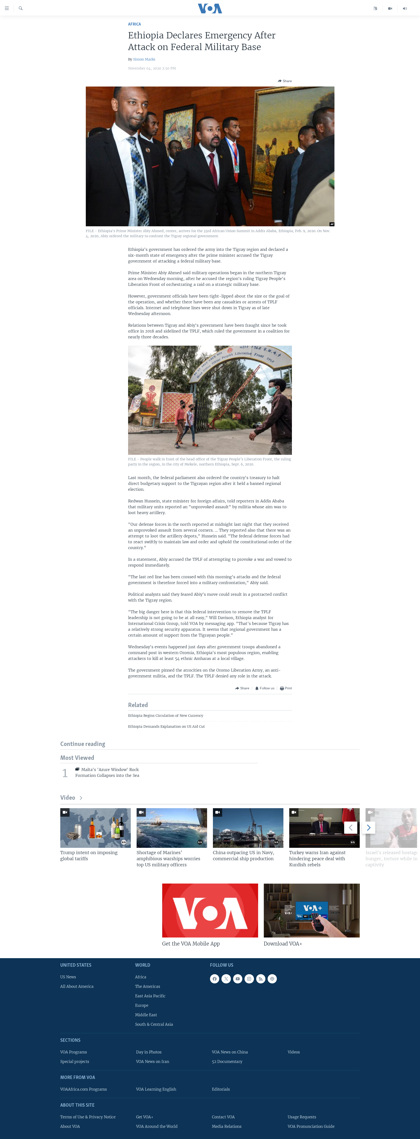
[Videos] (390, 8)
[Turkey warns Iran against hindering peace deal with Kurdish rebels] (324, 828)
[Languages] (375, 8)
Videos (294, 1052)
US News (68, 977)
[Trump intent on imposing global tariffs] (95, 828)
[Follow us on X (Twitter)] (226, 978)
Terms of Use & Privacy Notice (87, 1117)
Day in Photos (149, 1052)
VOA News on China (230, 1052)
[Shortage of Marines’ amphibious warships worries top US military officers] (172, 828)
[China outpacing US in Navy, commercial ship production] (248, 828)
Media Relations (227, 1126)
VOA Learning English (156, 1089)
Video (67, 798)
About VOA (70, 1126)
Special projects (74, 1061)
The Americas (147, 986)
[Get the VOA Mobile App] (210, 910)
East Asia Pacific (150, 996)
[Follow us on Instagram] (249, 978)
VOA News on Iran (152, 1061)
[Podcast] (272, 978)
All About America (77, 986)
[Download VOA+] (312, 910)
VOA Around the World (157, 1126)
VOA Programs (73, 1052)
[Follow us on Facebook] (214, 978)
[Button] (285, 81)
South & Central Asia (154, 1024)
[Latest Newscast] (405, 8)
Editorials (221, 1089)
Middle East (146, 1015)
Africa (134, 24)
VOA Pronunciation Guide (311, 1126)
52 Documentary (227, 1061)
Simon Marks (144, 59)
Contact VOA (223, 1117)
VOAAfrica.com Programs (83, 1089)
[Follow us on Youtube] (237, 978)
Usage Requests (302, 1117)
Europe (141, 1005)
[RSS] (260, 978)
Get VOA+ (144, 1117)
